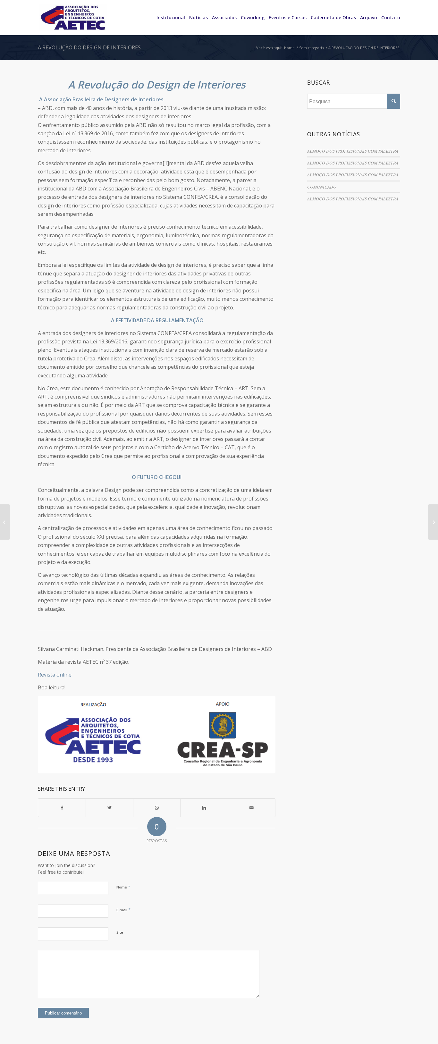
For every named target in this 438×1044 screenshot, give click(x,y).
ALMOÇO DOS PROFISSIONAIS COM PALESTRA (352, 151)
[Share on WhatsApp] (157, 808)
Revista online (55, 674)
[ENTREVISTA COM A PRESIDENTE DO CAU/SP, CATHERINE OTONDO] (433, 522)
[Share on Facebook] (62, 808)
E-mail (123, 910)
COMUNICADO (321, 187)
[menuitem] (168, 17)
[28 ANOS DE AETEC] (5, 522)
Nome (123, 887)
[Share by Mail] (251, 808)
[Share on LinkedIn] (204, 808)
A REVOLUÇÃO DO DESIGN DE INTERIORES (89, 47)
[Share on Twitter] (109, 808)
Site (119, 932)
